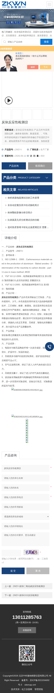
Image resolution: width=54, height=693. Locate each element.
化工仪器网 (27, 689)
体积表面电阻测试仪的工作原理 (23, 197)
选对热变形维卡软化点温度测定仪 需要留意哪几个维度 (28, 227)
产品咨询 (14, 166)
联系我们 (40, 166)
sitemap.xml (30, 685)
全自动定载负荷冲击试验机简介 (23, 205)
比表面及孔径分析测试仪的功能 (23, 220)
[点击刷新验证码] (31, 552)
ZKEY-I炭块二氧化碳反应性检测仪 (29, 586)
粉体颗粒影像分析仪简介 (20, 212)
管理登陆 (38, 689)
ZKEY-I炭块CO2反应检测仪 (26, 595)
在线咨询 (27, 630)
